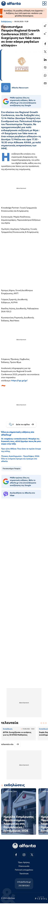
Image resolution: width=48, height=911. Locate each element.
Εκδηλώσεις (6, 21)
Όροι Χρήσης (24, 862)
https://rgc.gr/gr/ (19, 380)
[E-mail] (45, 83)
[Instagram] (24, 854)
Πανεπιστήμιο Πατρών (11, 468)
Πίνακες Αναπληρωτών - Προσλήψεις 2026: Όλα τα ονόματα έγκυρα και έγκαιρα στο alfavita (20, 458)
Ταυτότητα (24, 873)
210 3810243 (24, 885)
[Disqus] (24, 536)
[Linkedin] (45, 59)
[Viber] (45, 67)
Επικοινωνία (24, 866)
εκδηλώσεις (14, 785)
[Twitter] (45, 51)
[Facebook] (45, 43)
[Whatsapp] (45, 75)
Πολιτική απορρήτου (24, 870)
